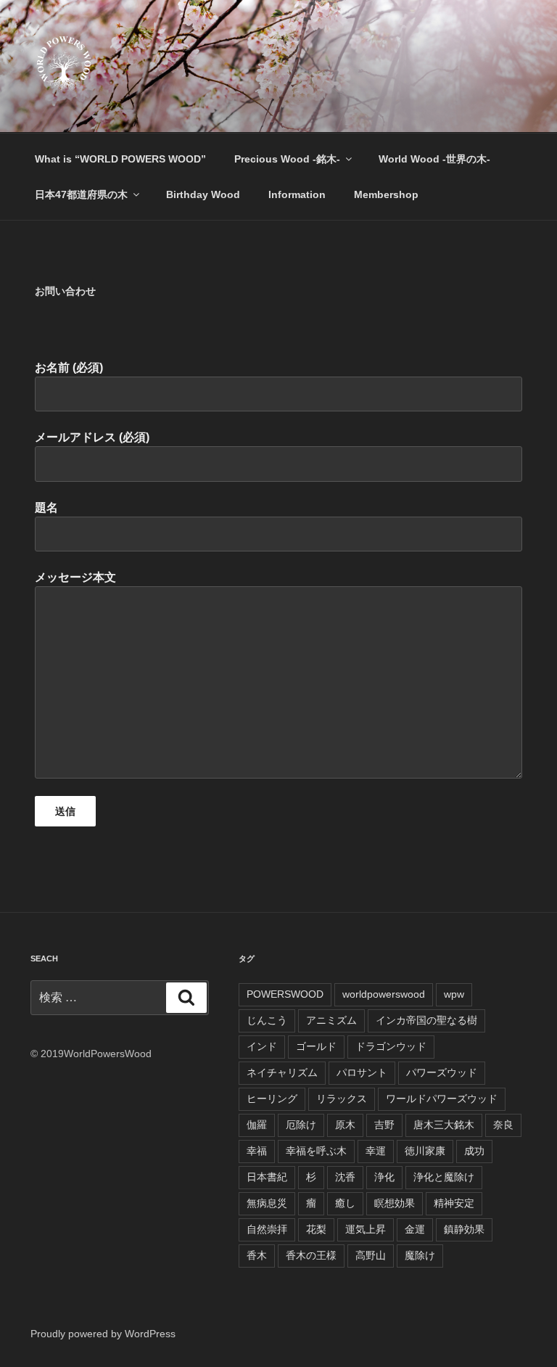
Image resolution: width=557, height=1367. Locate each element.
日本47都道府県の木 (81, 194)
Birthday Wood (203, 194)
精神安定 (454, 1203)
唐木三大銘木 (443, 1124)
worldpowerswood (383, 994)
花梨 (316, 1229)
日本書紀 (267, 1177)
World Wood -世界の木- (434, 159)
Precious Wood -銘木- (287, 159)
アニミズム (331, 1020)
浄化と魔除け (443, 1177)
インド (262, 1046)
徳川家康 (425, 1151)
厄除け (301, 1124)
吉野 (384, 1124)
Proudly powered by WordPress (103, 1333)
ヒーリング (272, 1098)
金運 (415, 1229)
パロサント (362, 1072)
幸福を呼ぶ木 (316, 1151)
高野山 (370, 1255)
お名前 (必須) (69, 367)
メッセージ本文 (75, 577)
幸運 (376, 1151)
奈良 (503, 1124)
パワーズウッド (441, 1072)
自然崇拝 (267, 1229)
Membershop (386, 194)
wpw (454, 994)
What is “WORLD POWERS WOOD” (120, 159)
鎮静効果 (464, 1229)
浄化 (384, 1177)
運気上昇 (365, 1229)
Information (297, 194)
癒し (345, 1203)
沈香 (345, 1177)
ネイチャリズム (282, 1072)
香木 (257, 1255)
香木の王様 (311, 1255)
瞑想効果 (394, 1203)
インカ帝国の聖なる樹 (426, 1020)
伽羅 (257, 1124)
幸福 (257, 1151)
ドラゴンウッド (390, 1046)
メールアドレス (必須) (92, 437)
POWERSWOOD (285, 994)
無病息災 (267, 1203)
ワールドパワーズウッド (442, 1098)
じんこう (267, 1020)
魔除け (420, 1255)
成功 (474, 1151)
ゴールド (316, 1046)
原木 (345, 1124)
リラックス (341, 1098)
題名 (46, 507)
